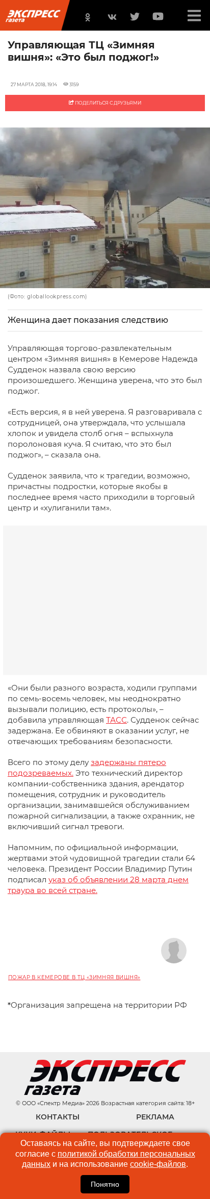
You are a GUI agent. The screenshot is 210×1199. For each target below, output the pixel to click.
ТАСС (116, 720)
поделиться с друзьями (107, 103)
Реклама (155, 1116)
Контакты (58, 1116)
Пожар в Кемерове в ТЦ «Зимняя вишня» (74, 977)
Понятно (105, 1184)
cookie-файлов (158, 1164)
